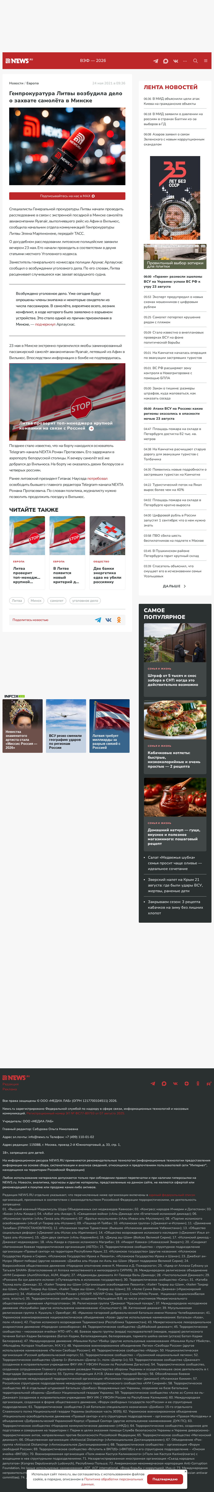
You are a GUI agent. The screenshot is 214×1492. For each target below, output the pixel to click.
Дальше (172, 586)
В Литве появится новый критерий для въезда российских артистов (66, 582)
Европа (19, 561)
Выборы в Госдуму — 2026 (93, 60)
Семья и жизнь (159, 668)
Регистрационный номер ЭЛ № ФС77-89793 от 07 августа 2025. (76, 1113)
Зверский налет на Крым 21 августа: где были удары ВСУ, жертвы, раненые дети (175, 885)
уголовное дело (85, 600)
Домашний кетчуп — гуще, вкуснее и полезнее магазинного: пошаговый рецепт (174, 836)
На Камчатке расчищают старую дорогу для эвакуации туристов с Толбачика (175, 454)
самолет (57, 600)
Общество (101, 561)
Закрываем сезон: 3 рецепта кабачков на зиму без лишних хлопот (175, 907)
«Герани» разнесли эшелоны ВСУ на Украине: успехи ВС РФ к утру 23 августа (173, 281)
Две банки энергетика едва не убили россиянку (107, 575)
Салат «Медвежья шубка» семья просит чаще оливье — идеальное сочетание (175, 863)
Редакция (11, 1084)
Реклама (10, 1089)
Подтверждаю (165, 1479)
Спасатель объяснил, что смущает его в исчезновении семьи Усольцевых (172, 571)
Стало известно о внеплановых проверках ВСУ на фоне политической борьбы (174, 337)
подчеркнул (45, 324)
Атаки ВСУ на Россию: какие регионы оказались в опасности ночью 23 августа (173, 413)
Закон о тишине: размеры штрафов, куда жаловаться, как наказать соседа (170, 393)
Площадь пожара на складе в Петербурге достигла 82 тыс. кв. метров (172, 434)
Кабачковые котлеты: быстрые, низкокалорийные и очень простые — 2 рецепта (174, 759)
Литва (17, 600)
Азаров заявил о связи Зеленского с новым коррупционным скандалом (174, 139)
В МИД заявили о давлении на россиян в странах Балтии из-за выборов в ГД (173, 119)
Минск (36, 600)
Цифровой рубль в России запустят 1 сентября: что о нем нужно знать (174, 520)
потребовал (97, 478)
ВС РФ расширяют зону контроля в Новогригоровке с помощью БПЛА (168, 373)
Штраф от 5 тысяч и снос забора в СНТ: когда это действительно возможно (173, 680)
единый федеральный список (172, 1195)
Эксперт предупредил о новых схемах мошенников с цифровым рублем (173, 302)
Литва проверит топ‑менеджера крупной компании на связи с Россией (28, 582)
